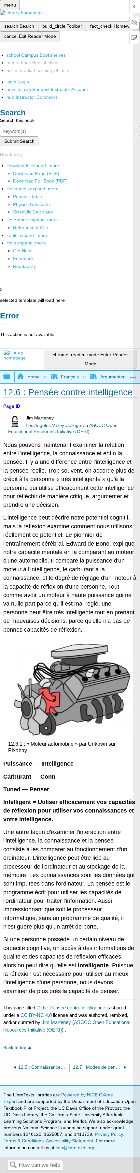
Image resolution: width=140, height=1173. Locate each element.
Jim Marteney (56, 1022)
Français (70, 376)
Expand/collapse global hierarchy (11, 377)
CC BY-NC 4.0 (36, 1015)
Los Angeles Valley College (53, 425)
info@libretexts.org (74, 1147)
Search (13, 1165)
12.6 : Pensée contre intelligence (70, 1007)
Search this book (17, 120)
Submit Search (19, 141)
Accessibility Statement (69, 1140)
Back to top (14, 1047)
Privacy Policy (109, 1134)
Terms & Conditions (24, 1140)
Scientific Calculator (33, 211)
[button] (23, 258)
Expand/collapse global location (133, 375)
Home (33, 376)
